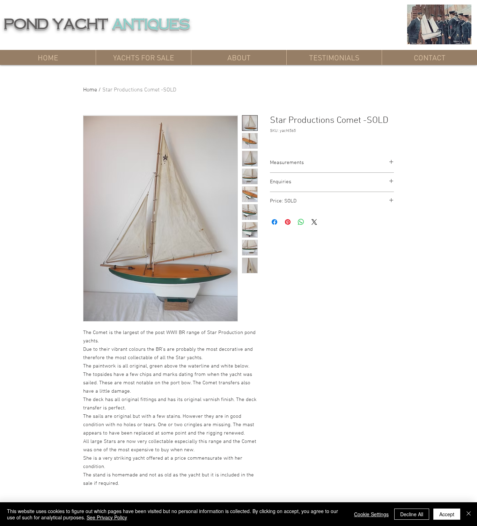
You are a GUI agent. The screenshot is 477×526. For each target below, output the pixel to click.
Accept (446, 514)
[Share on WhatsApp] (301, 222)
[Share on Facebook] (274, 222)
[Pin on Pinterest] (288, 222)
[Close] (468, 514)
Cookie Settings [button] (371, 514)
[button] (143, 57)
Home (90, 90)
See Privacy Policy (107, 517)
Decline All (411, 514)
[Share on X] (314, 222)
